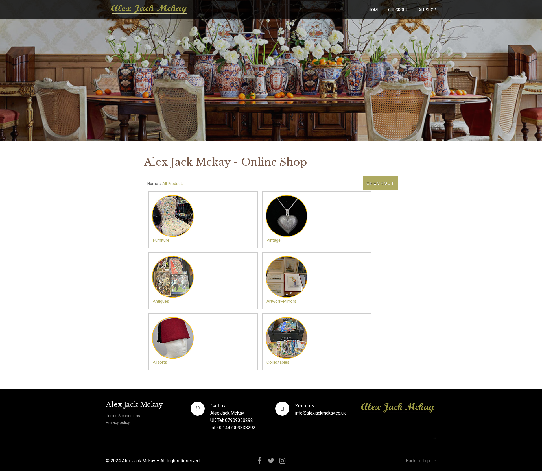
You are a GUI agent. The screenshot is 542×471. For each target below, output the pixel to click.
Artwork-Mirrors (281, 301)
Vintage (273, 240)
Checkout (398, 10)
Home (374, 10)
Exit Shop (426, 10)
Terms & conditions (123, 415)
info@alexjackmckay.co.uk (320, 413)
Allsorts (160, 362)
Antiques (161, 301)
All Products (173, 183)
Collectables (277, 362)
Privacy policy (118, 422)
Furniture (161, 240)
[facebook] (259, 461)
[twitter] (271, 461)
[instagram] (282, 461)
